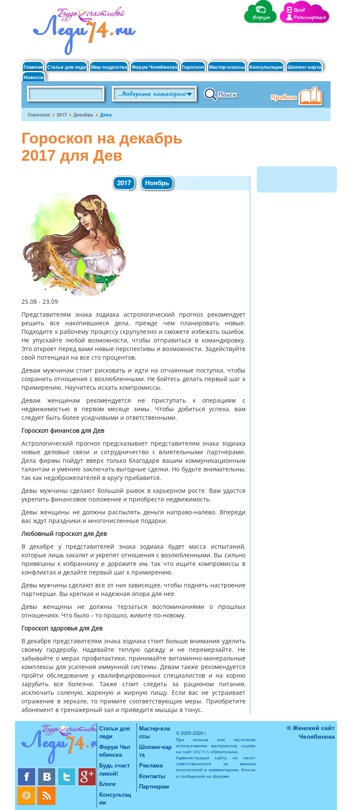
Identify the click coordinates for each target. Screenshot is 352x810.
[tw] (68, 770)
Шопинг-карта (304, 66)
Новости (34, 77)
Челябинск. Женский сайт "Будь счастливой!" (82, 33)
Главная (33, 66)
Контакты (152, 776)
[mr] (27, 789)
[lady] (57, 745)
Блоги (107, 783)
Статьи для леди (66, 66)
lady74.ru (201, 752)
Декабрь (83, 114)
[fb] (27, 770)
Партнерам (154, 786)
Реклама (151, 765)
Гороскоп (193, 66)
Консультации (266, 66)
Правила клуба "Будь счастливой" (298, 97)
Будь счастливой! (114, 769)
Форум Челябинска (154, 66)
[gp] (87, 770)
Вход (299, 10)
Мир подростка (109, 66)
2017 (62, 114)
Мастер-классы (227, 66)
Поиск (221, 94)
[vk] (47, 770)
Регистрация (310, 17)
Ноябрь (157, 182)
